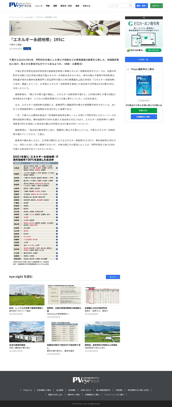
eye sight (27, 49)
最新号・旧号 (66, 5)
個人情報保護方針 (103, 390)
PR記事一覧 (143, 59)
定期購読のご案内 (92, 394)
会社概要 (59, 390)
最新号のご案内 (74, 394)
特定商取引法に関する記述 (138, 390)
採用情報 (71, 390)
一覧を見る (112, 277)
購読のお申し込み (55, 394)
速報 (77, 5)
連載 (55, 5)
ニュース (38, 5)
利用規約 (119, 390)
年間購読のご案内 (143, 117)
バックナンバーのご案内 (114, 394)
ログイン (155, 5)
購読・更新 (141, 5)
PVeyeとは (27, 390)
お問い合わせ (86, 390)
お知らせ (86, 5)
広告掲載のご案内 (44, 390)
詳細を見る (143, 110)
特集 (48, 5)
